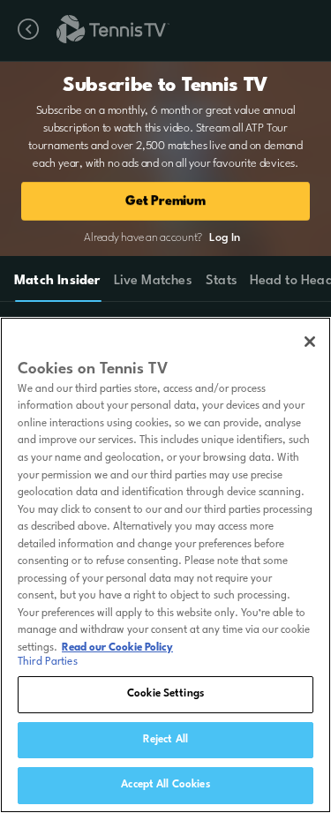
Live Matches (152, 281)
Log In (224, 238)
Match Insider (57, 281)
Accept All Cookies (165, 784)
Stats (221, 281)
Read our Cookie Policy (117, 648)
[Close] (309, 341)
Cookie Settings (165, 694)
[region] (165, 565)
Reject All (165, 739)
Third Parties (48, 662)
